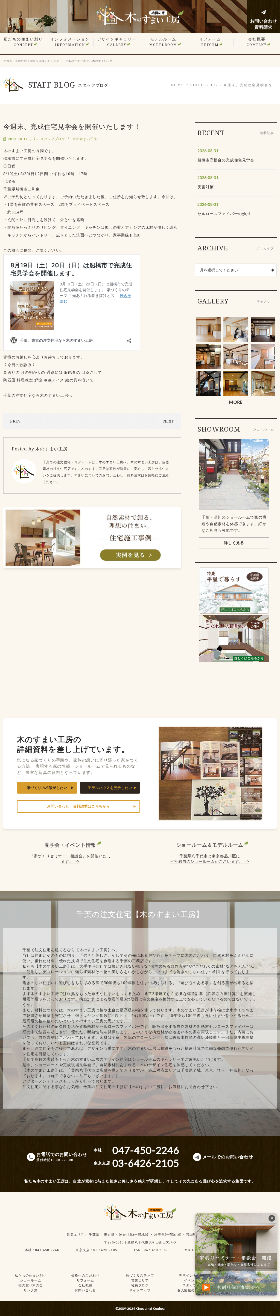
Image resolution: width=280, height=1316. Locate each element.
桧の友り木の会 (30, 1285)
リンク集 (30, 1290)
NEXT (168, 421)
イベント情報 (194, 1280)
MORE (235, 401)
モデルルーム (163, 41)
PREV (15, 421)
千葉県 (94, 1234)
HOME (177, 85)
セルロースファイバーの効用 (223, 213)
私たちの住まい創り (23, 41)
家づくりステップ (140, 1275)
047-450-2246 (47, 1250)
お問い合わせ (85, 1290)
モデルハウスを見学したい (110, 787)
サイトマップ (139, 1290)
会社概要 (257, 41)
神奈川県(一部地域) (134, 1234)
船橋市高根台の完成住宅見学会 (225, 160)
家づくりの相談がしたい (47, 787)
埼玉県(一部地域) (168, 1234)
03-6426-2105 (105, 1250)
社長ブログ (140, 1285)
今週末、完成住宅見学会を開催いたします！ (72, 126)
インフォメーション (70, 41)
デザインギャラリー (116, 41)
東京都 (109, 1234)
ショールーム (30, 1280)
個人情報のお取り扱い (194, 1290)
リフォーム (210, 41)
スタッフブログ (52, 139)
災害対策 (205, 186)
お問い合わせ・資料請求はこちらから (78, 806)
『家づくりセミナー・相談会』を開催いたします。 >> (70, 858)
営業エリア (75, 1234)
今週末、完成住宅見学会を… (250, 85)
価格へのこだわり (85, 1275)
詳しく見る (234, 542)
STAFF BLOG (204, 85)
